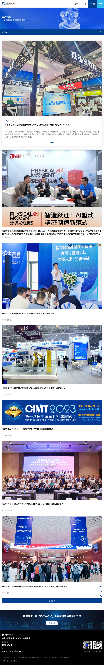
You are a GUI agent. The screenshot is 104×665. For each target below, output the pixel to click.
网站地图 (5, 661)
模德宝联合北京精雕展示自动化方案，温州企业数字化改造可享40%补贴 (37, 124)
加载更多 (52, 601)
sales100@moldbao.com (12, 651)
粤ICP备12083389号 (41, 657)
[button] (52, 142)
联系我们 (14, 661)
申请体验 (93, 4)
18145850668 (11, 645)
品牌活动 (5, 32)
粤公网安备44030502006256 (59, 657)
